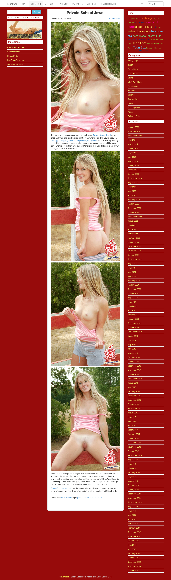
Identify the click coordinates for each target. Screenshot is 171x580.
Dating (130, 77)
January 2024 (133, 165)
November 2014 (134, 498)
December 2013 (134, 532)
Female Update (13, 51)
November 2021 (134, 250)
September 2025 (135, 135)
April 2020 (132, 310)
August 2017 (133, 412)
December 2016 (134, 442)
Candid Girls (92, 3)
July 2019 (132, 340)
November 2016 (134, 446)
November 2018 (134, 370)
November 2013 (134, 536)
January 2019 (133, 361)
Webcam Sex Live (15, 64)
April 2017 (132, 425)
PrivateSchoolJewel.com (61, 488)
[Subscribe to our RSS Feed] (142, 3)
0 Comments (114, 18)
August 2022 (133, 220)
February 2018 (134, 391)
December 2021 (134, 246)
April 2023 (132, 195)
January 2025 (133, 148)
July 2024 (132, 152)
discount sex (143, 26)
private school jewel (85, 497)
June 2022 (132, 225)
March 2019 (133, 353)
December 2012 (134, 562)
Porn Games (133, 86)
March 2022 (133, 233)
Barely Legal (77, 3)
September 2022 (135, 216)
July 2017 (132, 417)
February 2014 (134, 527)
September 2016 (135, 455)
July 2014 (132, 510)
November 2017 (134, 400)
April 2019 (132, 348)
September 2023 (135, 178)
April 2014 (132, 519)
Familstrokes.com (108, 3)
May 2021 (132, 272)
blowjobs (131, 22)
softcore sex (145, 39)
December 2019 (134, 323)
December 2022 (134, 208)
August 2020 (133, 297)
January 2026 (133, 127)
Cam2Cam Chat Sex (16, 47)
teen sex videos (152, 48)
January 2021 (133, 284)
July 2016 (132, 463)
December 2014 (134, 493)
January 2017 (133, 438)
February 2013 (134, 553)
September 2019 (135, 331)
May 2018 (132, 387)
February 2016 (134, 472)
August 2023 (133, 182)
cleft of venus (140, 22)
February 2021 (134, 280)
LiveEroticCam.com (15, 60)
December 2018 (134, 365)
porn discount (141, 36)
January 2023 (133, 203)
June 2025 (132, 139)
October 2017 (133, 404)
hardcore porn (141, 31)
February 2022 (134, 238)
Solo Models (36, 3)
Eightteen (12, 3)
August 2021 (133, 263)
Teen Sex (139, 47)
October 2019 (133, 327)
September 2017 (135, 408)
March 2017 (133, 429)
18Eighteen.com (133, 18)
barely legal (146, 18)
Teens (130, 103)
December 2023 (134, 169)
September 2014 (135, 502)
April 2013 (132, 549)
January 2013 (133, 557)
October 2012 (133, 570)
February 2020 (134, 314)
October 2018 (133, 374)
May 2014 (132, 515)
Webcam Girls (133, 116)
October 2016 (133, 451)
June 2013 (132, 544)
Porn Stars (63, 3)
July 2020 (132, 301)
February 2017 (134, 434)
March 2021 (133, 276)
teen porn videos (153, 43)
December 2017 (134, 395)
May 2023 (132, 191)
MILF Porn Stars (134, 82)
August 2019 (133, 336)
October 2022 (133, 212)
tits (160, 48)
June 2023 (132, 186)
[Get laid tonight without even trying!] (24, 29)
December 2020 (134, 289)
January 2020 (133, 319)
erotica (155, 27)
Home (24, 3)
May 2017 (132, 421)
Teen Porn (139, 43)
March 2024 (133, 161)
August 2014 (133, 506)
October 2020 (133, 293)
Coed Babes (50, 3)
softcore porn (134, 39)
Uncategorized (134, 107)
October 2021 (133, 255)
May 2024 (132, 156)
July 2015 (132, 476)
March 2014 (133, 523)
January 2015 (133, 489)
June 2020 (132, 306)
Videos (130, 111)
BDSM (130, 65)
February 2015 (134, 485)
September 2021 (135, 259)
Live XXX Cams (13, 55)
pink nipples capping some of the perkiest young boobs (74, 140)
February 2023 (134, 199)
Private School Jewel (102, 135)
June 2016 (132, 468)
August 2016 (133, 459)
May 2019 (132, 344)
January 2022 (133, 242)
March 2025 (133, 144)
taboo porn (155, 39)
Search (37, 12)
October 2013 (133, 540)
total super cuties (133, 51)
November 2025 (134, 131)
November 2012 (134, 566)
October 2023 (133, 174)
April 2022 (132, 229)
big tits (156, 18)
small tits (98, 497)
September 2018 (135, 378)
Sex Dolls (131, 94)
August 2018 (133, 382)
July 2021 (132, 267)
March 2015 (133, 481)
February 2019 (134, 357)
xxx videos (143, 50)
